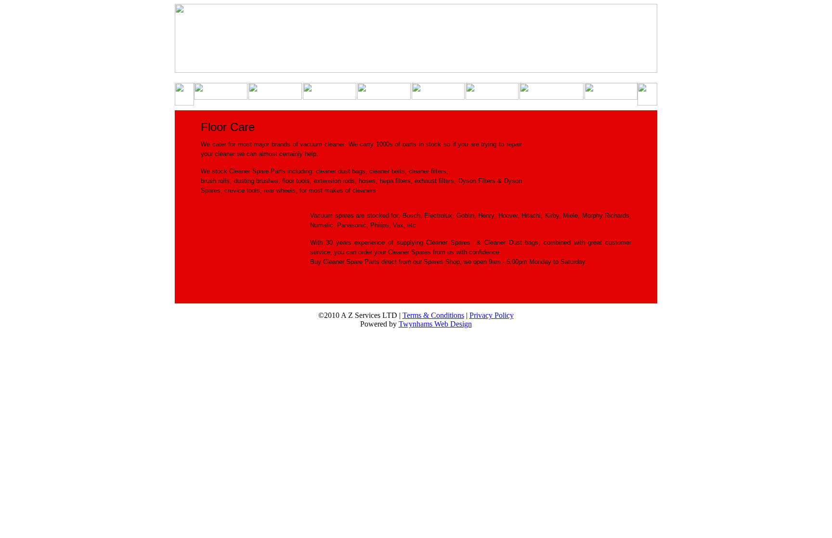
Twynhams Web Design (435, 324)
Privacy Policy (491, 315)
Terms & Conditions (433, 315)
